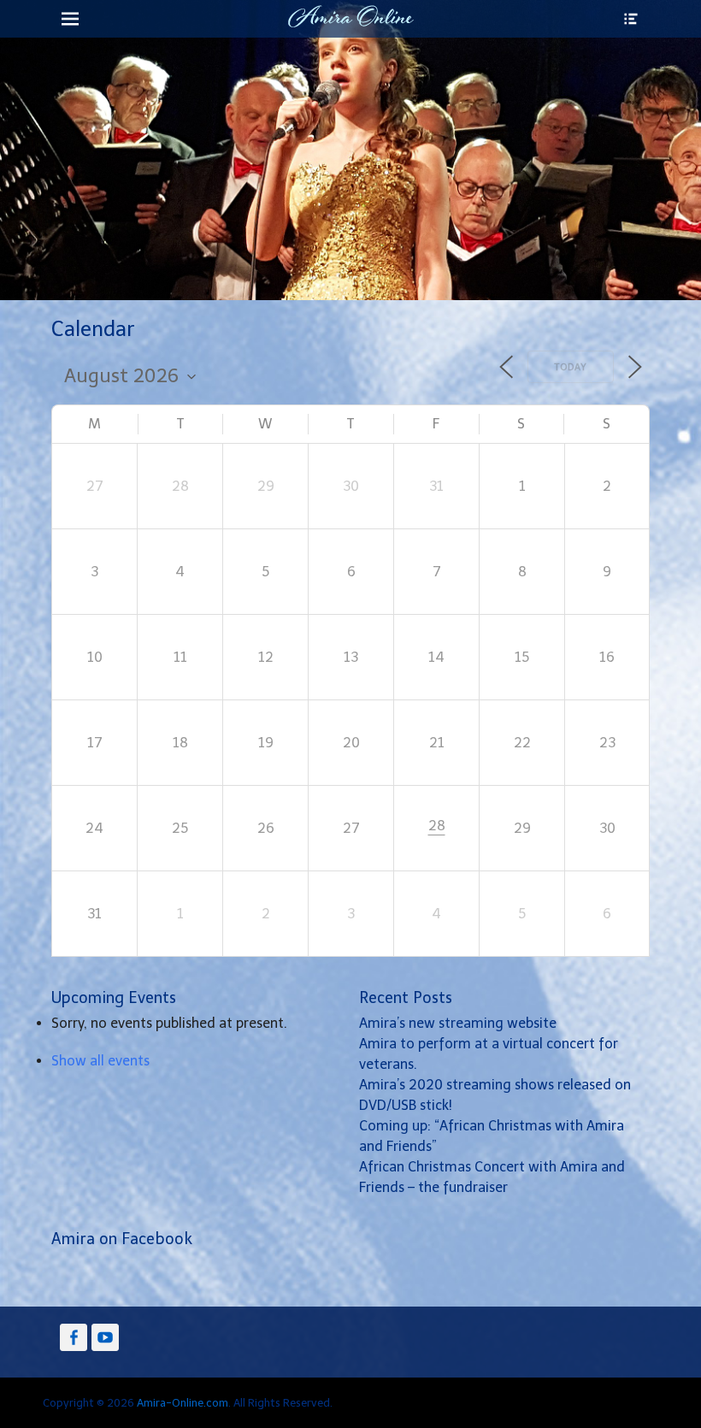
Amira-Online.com (182, 1402)
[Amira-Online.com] (350, 16)
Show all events (100, 1061)
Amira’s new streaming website (458, 1023)
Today (570, 367)
